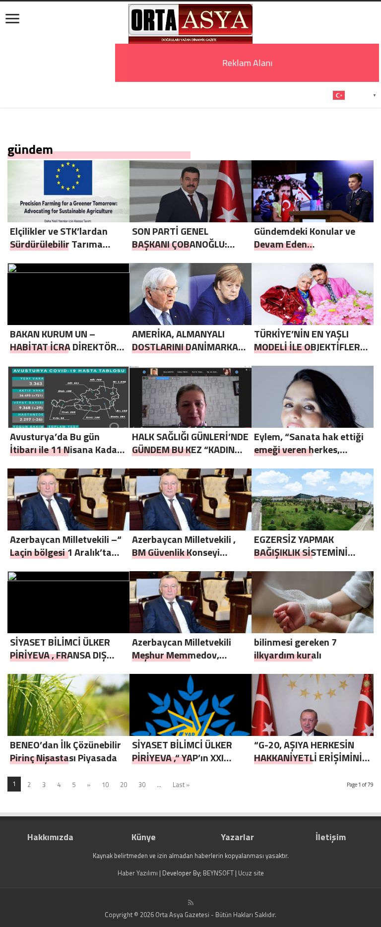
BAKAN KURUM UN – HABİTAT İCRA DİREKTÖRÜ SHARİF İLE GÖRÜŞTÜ (66, 346)
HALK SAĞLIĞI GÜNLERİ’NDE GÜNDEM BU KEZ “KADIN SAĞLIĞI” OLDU (190, 449)
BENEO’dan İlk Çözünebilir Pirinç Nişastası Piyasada (65, 751)
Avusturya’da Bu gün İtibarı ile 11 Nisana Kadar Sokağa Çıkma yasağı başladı (65, 456)
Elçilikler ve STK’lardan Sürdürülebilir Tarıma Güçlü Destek (59, 244)
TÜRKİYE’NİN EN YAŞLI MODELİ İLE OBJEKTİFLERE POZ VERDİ (310, 346)
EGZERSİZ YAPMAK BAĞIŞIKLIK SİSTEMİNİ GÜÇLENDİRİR (301, 552)
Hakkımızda (50, 837)
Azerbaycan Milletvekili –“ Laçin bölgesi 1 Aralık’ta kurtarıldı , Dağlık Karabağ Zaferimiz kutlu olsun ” (66, 558)
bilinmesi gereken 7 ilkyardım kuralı (295, 648)
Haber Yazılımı (138, 873)
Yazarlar (237, 837)
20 (123, 785)
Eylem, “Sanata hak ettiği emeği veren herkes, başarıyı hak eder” (309, 449)
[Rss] (190, 903)
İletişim (331, 837)
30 (141, 785)
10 (105, 785)
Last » (181, 785)
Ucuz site (251, 873)
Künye (143, 837)
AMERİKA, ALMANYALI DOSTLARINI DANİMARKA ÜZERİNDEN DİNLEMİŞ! (185, 346)
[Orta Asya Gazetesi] (190, 21)
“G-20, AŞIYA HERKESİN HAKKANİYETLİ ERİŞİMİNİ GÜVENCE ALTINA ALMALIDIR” (308, 764)
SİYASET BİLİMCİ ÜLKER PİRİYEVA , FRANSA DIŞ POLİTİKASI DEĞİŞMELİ (60, 654)
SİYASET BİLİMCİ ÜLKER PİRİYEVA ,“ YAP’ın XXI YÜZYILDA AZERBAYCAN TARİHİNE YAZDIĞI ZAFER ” (188, 764)
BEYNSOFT (218, 873)
